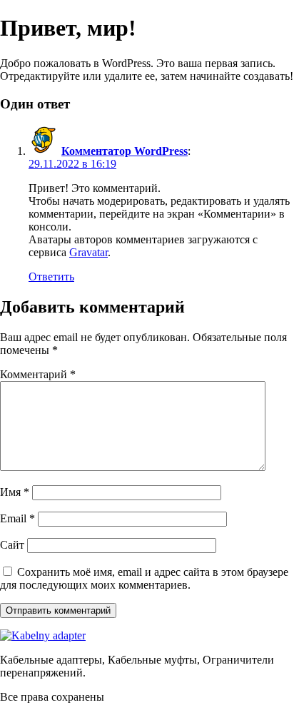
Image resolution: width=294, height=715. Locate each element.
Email (17, 518)
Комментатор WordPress (124, 151)
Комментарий (38, 374)
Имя (14, 492)
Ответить (51, 276)
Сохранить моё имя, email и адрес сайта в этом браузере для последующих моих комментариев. (144, 578)
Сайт (12, 545)
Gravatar (88, 252)
